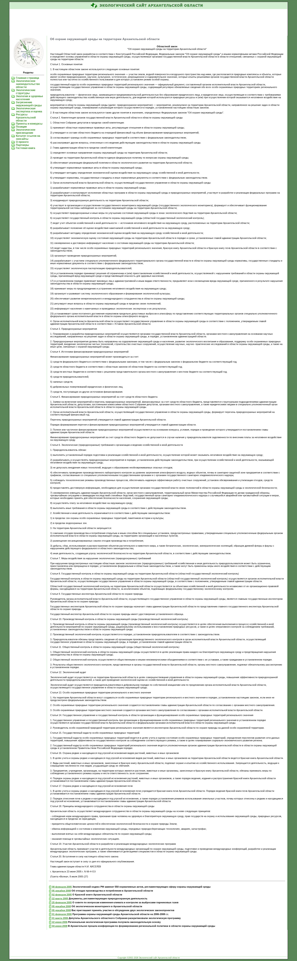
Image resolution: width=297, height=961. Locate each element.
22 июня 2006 (59, 922)
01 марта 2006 (60, 918)
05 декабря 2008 (61, 890)
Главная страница (27, 77)
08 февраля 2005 (62, 886)
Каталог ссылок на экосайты (28, 137)
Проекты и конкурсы (29, 123)
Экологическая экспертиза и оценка (29, 110)
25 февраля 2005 (62, 902)
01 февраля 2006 (62, 914)
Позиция (21, 126)
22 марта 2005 (60, 898)
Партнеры (22, 145)
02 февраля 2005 (62, 894)
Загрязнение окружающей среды (29, 104)
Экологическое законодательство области (28, 84)
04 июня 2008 (59, 926)
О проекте (22, 142)
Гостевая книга (25, 148)
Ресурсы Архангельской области (26, 117)
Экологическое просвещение (25, 131)
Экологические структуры (25, 92)
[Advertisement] (148, 22)
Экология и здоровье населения (29, 98)
